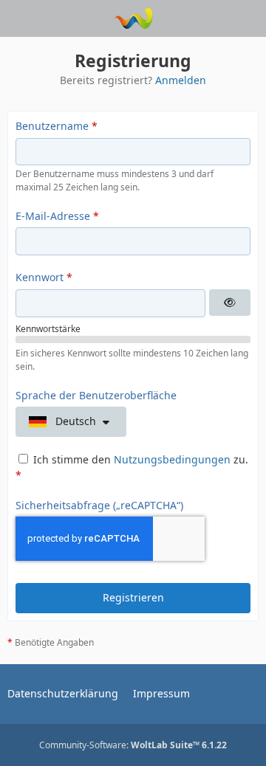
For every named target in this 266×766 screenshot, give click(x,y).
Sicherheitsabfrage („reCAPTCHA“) (99, 505)
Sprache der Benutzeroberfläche (96, 395)
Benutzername (52, 126)
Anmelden (180, 80)
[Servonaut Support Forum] (133, 18)
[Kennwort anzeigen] (229, 302)
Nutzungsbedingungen (172, 459)
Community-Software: (133, 745)
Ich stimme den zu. (132, 467)
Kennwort (40, 277)
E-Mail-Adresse (53, 216)
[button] (71, 422)
